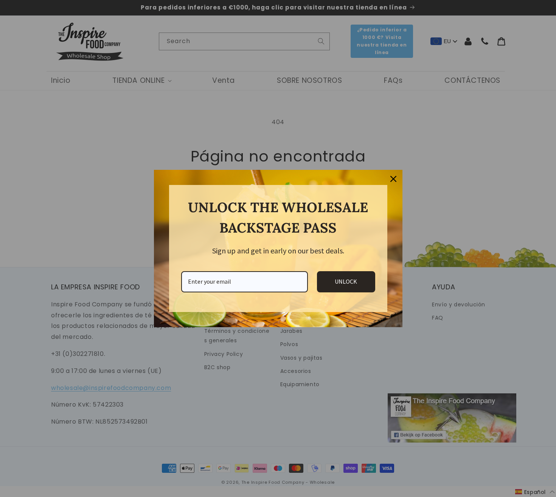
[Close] (393, 179)
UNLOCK (346, 281)
